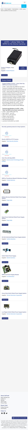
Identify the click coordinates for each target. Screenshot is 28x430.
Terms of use (3, 401)
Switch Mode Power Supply (9, 256)
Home (2, 9)
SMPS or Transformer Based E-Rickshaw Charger (14, 178)
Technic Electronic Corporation (14, 295)
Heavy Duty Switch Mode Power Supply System (14, 293)
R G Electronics (10, 276)
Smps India (9, 200)
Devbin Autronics (11, 257)
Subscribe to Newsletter (20, 418)
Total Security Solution (12, 141)
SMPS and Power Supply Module (10, 274)
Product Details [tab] (6, 80)
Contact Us (3, 398)
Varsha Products (10, 70)
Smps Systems (15, 9)
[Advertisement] (14, 25)
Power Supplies (8, 9)
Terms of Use (13, 427)
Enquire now (4, 75)
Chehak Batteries (11, 180)
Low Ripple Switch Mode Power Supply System (14, 312)
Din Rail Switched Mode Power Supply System (14, 237)
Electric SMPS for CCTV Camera (10, 139)
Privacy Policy (4, 402)
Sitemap (2, 400)
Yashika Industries (11, 239)
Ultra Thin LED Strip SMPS (8, 158)
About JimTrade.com (5, 397)
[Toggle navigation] (24, 2)
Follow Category (23, 68)
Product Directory (4, 407)
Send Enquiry (3, 408)
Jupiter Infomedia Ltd (5, 425)
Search (24, 6)
